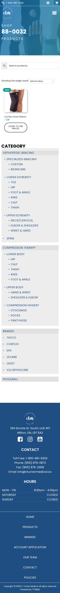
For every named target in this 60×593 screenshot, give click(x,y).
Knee (14, 197)
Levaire (12, 357)
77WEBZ (36, 589)
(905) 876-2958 (33, 467)
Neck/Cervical (22, 220)
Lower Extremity (19, 177)
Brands (8, 331)
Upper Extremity (18, 215)
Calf (14, 202)
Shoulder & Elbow (24, 297)
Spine (10, 238)
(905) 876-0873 (35, 463)
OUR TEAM (30, 557)
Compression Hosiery (23, 305)
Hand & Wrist (21, 292)
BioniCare (18, 169)
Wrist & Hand (21, 231)
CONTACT (30, 567)
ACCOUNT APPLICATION (30, 547)
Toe (13, 182)
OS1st (11, 363)
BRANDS (30, 537)
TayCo (11, 338)
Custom (17, 164)
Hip (13, 187)
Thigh (15, 207)
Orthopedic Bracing (18, 153)
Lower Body (16, 254)
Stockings (19, 310)
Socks (15, 315)
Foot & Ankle (20, 192)
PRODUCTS (30, 527)
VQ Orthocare (17, 370)
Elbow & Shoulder (24, 225)
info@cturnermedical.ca (34, 472)
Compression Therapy (19, 248)
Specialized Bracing (22, 159)
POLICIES (30, 578)
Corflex (13, 344)
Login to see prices (16, 127)
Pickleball (10, 379)
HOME (30, 517)
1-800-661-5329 (14, 2)
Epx (9, 350)
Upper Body (15, 287)
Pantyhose (19, 320)
